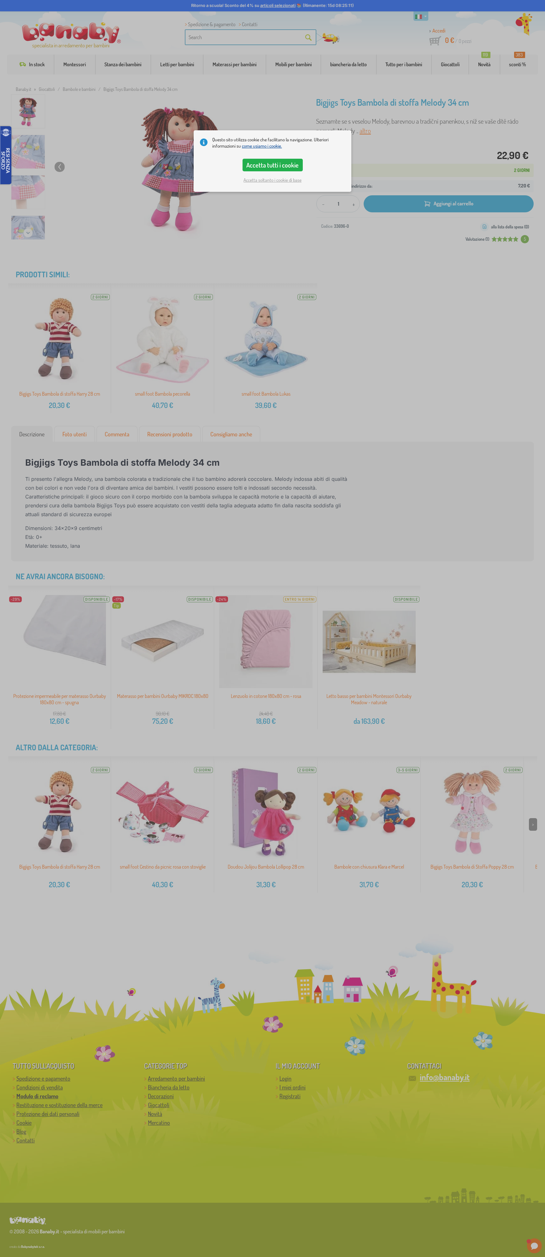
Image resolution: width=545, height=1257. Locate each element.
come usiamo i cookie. (262, 146)
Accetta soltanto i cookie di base (272, 180)
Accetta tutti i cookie (272, 165)
